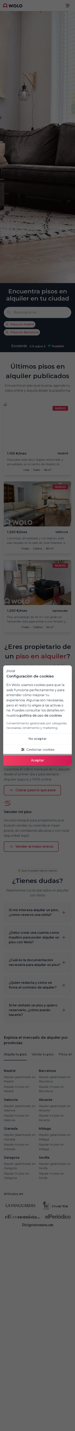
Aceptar (37, 760)
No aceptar (37, 739)
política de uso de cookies (41, 715)
